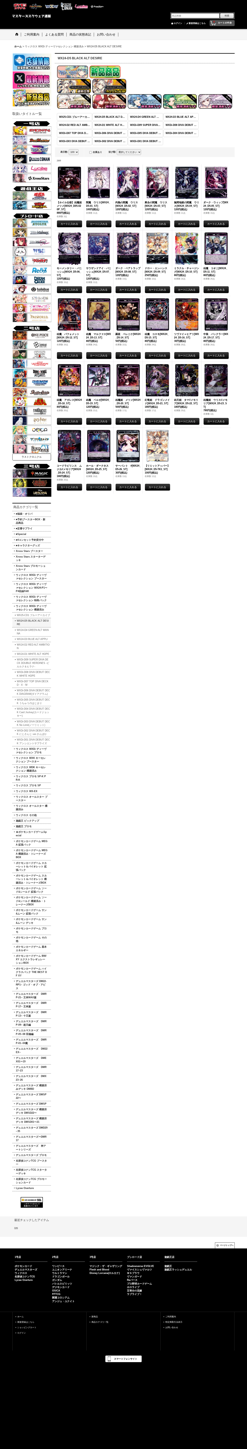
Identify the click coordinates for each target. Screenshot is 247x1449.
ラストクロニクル (32, 456)
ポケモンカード (23, 1266)
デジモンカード (61, 1287)
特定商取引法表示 (173, 1322)
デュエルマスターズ (26, 1269)
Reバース (132, 1280)
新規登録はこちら (197, 23)
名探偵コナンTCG (25, 1276)
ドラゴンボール (61, 1276)
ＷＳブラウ (133, 1273)
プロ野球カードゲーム (139, 1283)
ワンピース (58, 1266)
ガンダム (57, 1280)
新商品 (94, 1316)
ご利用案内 (170, 1316)
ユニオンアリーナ (62, 1269)
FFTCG (56, 1294)
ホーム (20, 1316)
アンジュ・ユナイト (63, 1301)
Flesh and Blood (99, 1269)
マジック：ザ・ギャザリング (106, 1266)
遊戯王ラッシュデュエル (178, 1269)
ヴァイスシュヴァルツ (139, 1269)
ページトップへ (226, 1245)
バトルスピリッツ (62, 1283)
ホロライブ (133, 1287)
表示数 (64, 152)
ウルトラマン (59, 1273)
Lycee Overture (24, 1280)
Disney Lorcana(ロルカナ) (105, 1273)
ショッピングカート (26, 1327)
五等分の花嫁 (134, 1290)
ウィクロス (21, 1273)
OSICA (56, 1290)
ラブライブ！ (134, 1294)
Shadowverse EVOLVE (140, 1266)
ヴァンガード (134, 1276)
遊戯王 (168, 1266)
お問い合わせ (171, 1327)
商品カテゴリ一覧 (99, 1322)
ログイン (178, 23)
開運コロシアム (61, 1297)
